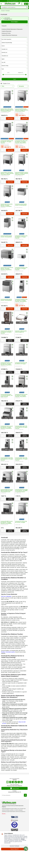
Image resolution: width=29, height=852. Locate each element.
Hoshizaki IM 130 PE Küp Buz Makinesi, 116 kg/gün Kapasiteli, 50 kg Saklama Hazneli (7, 205)
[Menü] (1, 4)
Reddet (23, 839)
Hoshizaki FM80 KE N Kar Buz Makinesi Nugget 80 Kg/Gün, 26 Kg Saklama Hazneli (7, 490)
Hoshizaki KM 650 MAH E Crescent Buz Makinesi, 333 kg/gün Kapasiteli (6, 395)
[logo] (9, 4)
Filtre (3, 86)
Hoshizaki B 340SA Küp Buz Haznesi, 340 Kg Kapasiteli (21, 205)
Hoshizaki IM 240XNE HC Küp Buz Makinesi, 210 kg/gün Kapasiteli (21, 268)
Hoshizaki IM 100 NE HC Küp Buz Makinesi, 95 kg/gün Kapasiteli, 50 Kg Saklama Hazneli (6, 363)
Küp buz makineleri (6, 596)
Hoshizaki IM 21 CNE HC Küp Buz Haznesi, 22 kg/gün (21, 522)
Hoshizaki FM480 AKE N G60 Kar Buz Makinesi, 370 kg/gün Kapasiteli (21, 459)
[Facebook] (13, 782)
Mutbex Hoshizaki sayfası (8, 652)
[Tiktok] (16, 782)
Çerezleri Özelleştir (14, 846)
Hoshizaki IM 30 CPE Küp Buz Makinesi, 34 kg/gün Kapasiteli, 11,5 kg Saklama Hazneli (7, 110)
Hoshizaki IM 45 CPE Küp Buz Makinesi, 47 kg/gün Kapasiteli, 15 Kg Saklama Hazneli (7, 173)
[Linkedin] (21, 782)
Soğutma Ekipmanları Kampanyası (9, 35)
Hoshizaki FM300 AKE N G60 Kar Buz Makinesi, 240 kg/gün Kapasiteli (7, 459)
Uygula (14, 79)
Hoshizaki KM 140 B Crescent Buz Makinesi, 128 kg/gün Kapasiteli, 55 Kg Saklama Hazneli (21, 395)
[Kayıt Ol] (25, 795)
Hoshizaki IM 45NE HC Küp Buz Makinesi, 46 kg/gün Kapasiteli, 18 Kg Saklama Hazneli (21, 173)
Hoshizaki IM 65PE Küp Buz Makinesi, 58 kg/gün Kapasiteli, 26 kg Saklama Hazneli (21, 110)
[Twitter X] (19, 782)
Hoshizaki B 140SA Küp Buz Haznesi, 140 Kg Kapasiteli (6, 236)
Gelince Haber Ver (10, 340)
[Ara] (27, 7)
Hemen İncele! (16, 788)
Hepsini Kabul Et (14, 849)
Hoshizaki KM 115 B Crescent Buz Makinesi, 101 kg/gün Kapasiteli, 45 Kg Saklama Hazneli (7, 427)
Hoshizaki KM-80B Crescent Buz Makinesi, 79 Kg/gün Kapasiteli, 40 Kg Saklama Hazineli (7, 522)
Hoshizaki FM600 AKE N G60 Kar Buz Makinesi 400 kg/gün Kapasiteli (21, 427)
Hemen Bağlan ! (14, 21)
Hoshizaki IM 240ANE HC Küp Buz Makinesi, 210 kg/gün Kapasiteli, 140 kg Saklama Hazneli (21, 300)
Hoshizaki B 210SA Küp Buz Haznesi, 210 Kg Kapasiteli (6, 300)
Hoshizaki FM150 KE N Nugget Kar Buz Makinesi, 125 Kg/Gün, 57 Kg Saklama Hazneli (21, 490)
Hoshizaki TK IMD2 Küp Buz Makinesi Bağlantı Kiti (21, 331)
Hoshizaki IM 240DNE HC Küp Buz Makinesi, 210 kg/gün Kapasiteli (21, 236)
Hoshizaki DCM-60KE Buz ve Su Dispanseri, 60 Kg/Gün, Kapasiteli (7, 332)
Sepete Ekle (10, 118)
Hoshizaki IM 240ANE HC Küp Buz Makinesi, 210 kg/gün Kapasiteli (7, 141)
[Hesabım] (22, 4)
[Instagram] (10, 782)
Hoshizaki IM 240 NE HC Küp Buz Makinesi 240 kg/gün (21, 363)
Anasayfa (3, 10)
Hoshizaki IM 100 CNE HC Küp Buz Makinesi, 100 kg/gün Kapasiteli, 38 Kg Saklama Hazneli (21, 141)
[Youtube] (7, 782)
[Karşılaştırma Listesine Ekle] (12, 93)
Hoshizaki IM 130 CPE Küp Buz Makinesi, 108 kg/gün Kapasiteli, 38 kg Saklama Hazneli (7, 268)
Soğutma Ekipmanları (6, 31)
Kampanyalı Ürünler (6, 33)
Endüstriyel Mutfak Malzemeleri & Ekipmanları (12, 29)
